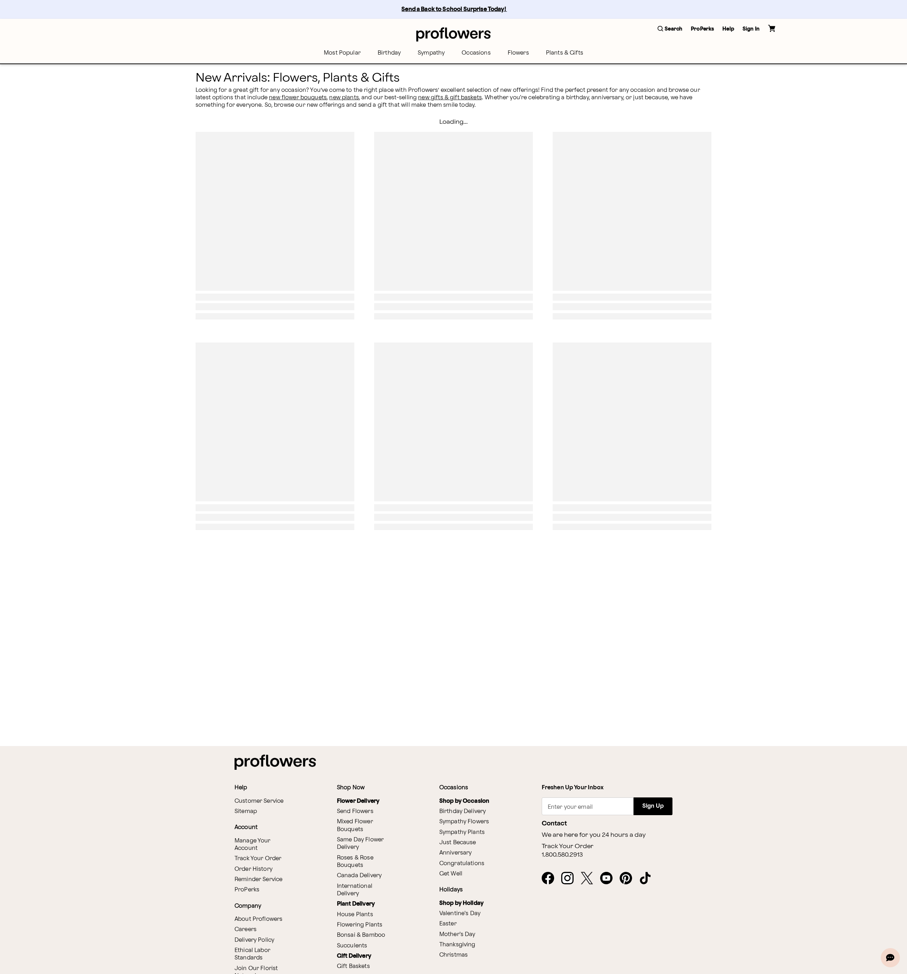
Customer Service (259, 801)
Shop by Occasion (464, 801)
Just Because (457, 842)
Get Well (450, 873)
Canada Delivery (359, 875)
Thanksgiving (457, 944)
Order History (253, 869)
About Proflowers (258, 919)
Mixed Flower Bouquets (355, 825)
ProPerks (247, 889)
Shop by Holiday (461, 903)
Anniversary (455, 853)
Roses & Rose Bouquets (355, 861)
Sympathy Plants (462, 832)
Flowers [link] (518, 53)
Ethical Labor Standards (252, 954)
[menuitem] (342, 53)
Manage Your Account (253, 844)
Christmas (453, 955)
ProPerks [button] (702, 29)
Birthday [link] (389, 53)
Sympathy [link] (431, 53)
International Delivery (354, 890)
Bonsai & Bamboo (361, 935)
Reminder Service (258, 879)
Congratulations (461, 863)
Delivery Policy (254, 940)
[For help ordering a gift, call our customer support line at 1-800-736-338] (453, 34)
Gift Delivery (354, 956)
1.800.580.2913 (562, 855)
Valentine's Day (459, 913)
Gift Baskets (353, 966)
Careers (246, 929)
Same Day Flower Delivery (360, 843)
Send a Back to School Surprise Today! (454, 9)
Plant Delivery (356, 904)
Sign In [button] (751, 29)
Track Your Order (258, 858)
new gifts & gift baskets (450, 97)
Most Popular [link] (342, 53)
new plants (344, 97)
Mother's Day (457, 934)
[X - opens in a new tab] (590, 878)
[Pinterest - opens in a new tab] (629, 878)
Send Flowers (355, 811)
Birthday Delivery (462, 811)
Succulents (352, 945)
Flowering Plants (359, 925)
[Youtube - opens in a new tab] (609, 878)
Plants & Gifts (564, 53)
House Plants (355, 914)
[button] (670, 29)
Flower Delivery (358, 801)
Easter (448, 923)
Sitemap (246, 811)
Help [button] (728, 29)
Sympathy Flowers (464, 821)
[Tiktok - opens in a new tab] (648, 878)
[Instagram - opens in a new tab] (570, 878)
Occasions (476, 53)
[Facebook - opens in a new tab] (551, 878)
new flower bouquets (298, 97)
